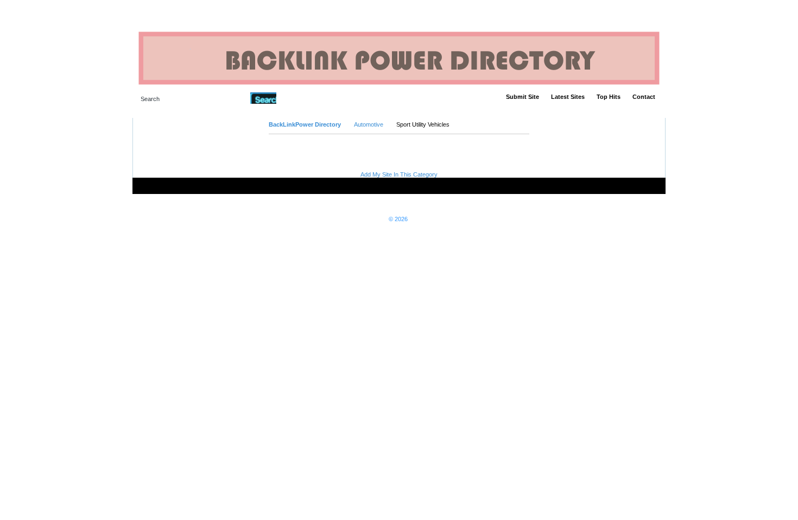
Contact (643, 96)
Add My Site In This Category (399, 174)
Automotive (368, 124)
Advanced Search (304, 98)
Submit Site (522, 96)
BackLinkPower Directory (305, 124)
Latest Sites (568, 96)
